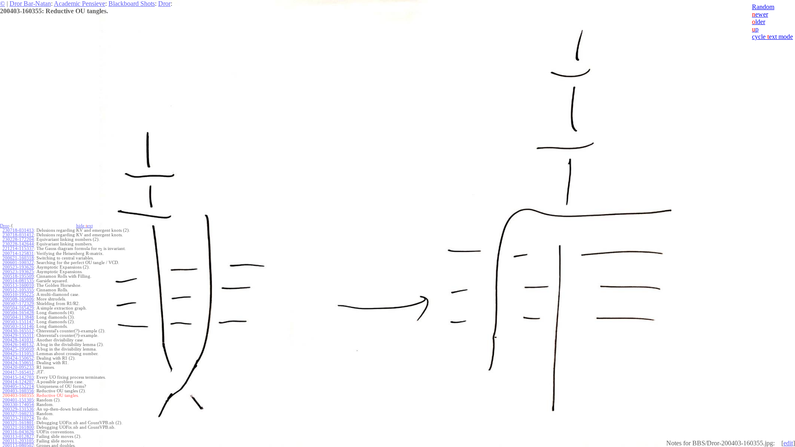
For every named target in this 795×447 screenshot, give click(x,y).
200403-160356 (18, 391)
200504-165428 (18, 312)
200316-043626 (18, 432)
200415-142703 (18, 377)
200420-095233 (18, 367)
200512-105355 (18, 290)
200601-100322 (18, 262)
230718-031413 (18, 230)
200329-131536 (18, 409)
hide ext (84, 225)
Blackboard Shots (131, 3)
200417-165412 (18, 372)
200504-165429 (18, 308)
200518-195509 (18, 276)
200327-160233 (18, 413)
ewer (760, 14)
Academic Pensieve (79, 3)
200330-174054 (18, 404)
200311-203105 (18, 441)
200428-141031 (18, 340)
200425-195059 (18, 349)
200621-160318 (18, 258)
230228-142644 (18, 244)
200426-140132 (18, 344)
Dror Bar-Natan (30, 3)
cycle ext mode (772, 36)
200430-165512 (18, 331)
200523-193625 (18, 271)
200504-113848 (18, 317)
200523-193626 (18, 267)
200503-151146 (18, 326)
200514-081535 (18, 281)
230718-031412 (18, 235)
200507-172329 (18, 303)
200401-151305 (18, 400)
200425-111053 (18, 353)
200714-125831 (18, 253)
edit (788, 443)
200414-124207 (18, 382)
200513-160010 (18, 285)
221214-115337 (18, 248)
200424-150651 (18, 362)
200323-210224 (18, 418)
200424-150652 (18, 358)
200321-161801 (18, 423)
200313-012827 (18, 436)
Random (763, 6)
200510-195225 (18, 294)
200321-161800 (18, 427)
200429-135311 (18, 335)
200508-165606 (18, 299)
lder (758, 21)
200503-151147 (18, 322)
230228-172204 (18, 239)
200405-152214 (18, 386)
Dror (164, 3)
